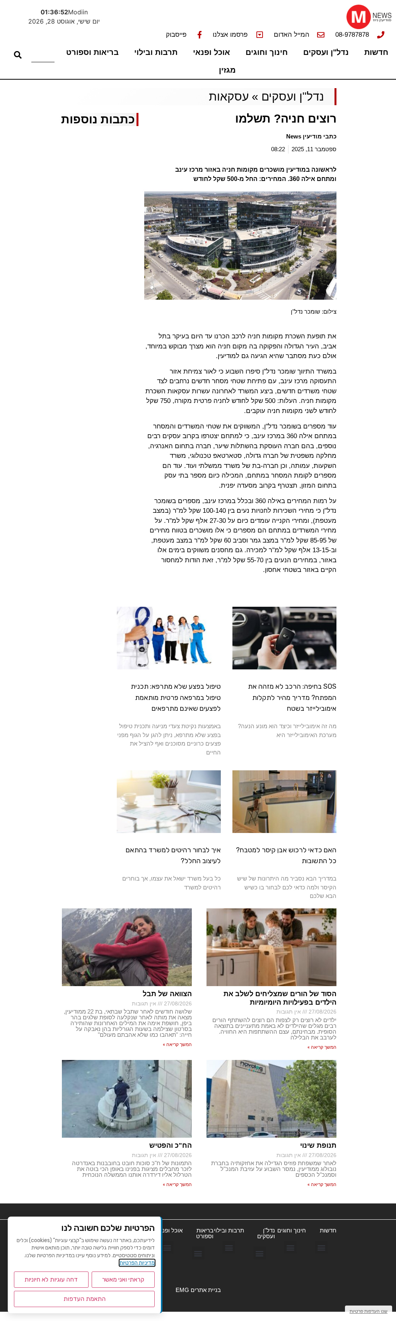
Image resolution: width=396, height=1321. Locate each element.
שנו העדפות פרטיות (368, 1311)
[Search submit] (17, 55)
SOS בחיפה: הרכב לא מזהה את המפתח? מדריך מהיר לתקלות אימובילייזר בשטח (292, 697)
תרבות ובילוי (156, 52)
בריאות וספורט (92, 52)
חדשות (376, 52)
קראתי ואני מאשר (123, 1279)
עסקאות (229, 96)
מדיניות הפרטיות (137, 1263)
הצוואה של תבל (167, 994)
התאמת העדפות (84, 1298)
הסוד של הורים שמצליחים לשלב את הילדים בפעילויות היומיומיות (280, 998)
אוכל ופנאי (211, 52)
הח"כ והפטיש (170, 1145)
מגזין (227, 70)
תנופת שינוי (318, 1145)
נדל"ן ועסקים (326, 52)
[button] (321, 1247)
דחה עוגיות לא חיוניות (51, 1279)
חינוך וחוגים (267, 52)
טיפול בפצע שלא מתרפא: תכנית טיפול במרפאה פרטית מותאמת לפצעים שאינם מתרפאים (176, 697)
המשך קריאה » (321, 1047)
